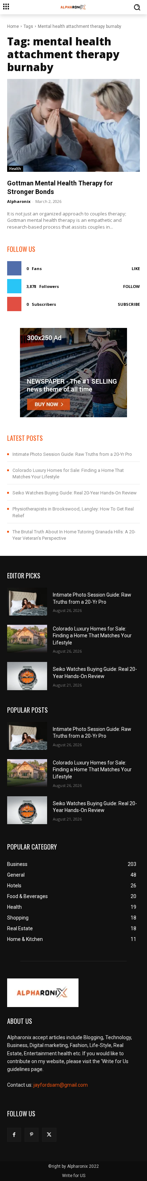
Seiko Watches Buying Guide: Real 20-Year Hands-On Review (74, 492)
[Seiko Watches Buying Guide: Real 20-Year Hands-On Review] (27, 676)
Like (136, 268)
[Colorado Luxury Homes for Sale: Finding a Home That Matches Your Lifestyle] (27, 639)
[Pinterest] (32, 1135)
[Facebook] (14, 1135)
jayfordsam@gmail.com (61, 1085)
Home (13, 26)
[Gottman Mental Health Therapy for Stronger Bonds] (73, 125)
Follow (131, 286)
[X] (49, 1135)
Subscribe (129, 304)
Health (15, 168)
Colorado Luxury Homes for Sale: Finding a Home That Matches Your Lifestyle (92, 636)
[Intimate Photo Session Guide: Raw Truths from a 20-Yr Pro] (27, 602)
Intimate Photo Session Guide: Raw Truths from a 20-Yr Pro (72, 454)
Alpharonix (18, 201)
